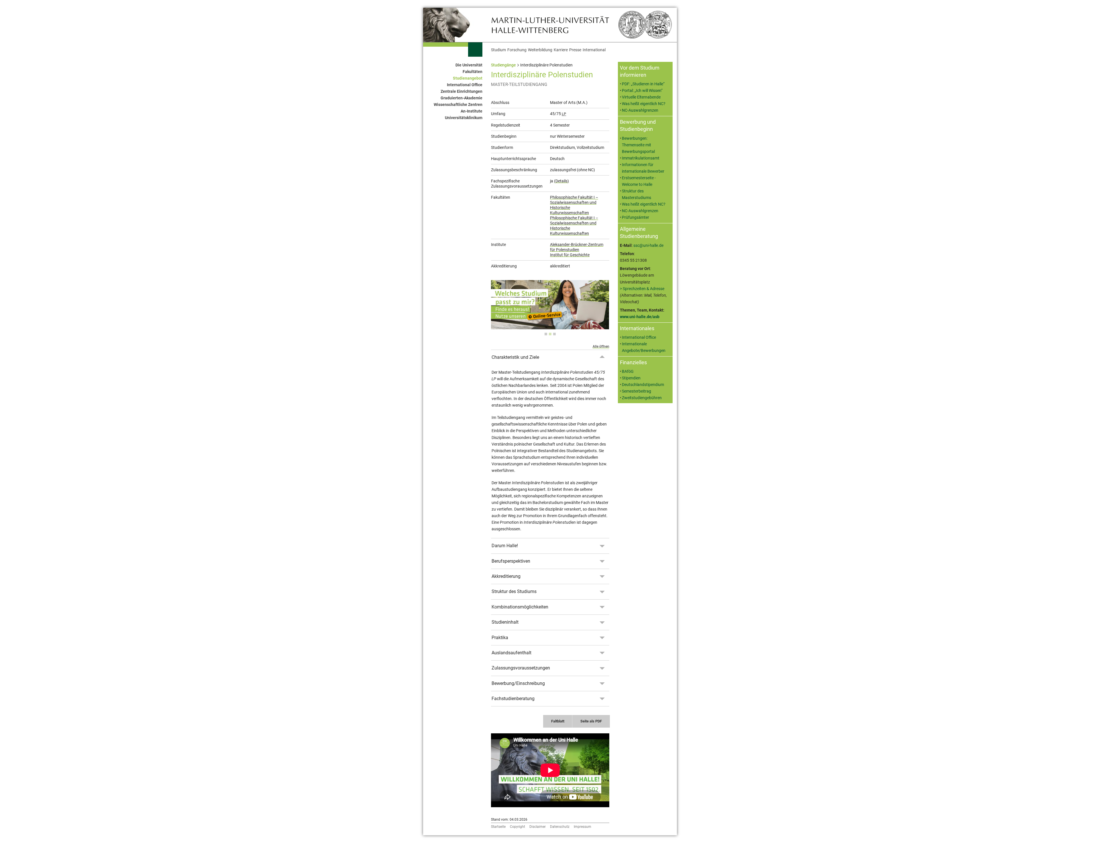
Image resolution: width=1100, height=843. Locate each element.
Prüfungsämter (635, 217)
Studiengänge (503, 65)
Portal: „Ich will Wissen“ (642, 90)
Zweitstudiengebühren (642, 397)
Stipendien (631, 378)
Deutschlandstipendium (643, 384)
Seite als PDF (591, 721)
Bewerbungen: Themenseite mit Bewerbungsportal (638, 145)
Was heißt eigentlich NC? (643, 103)
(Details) (561, 181)
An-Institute (471, 111)
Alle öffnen (601, 346)
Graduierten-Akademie (461, 98)
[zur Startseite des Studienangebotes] (550, 24)
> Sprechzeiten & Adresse (642, 288)
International (594, 50)
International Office (464, 84)
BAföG (628, 371)
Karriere (561, 50)
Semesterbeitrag (636, 391)
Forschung (517, 50)
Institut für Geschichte (570, 255)
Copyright (517, 827)
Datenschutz (559, 827)
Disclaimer (537, 827)
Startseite (498, 827)
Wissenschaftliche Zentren (458, 104)
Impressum (582, 827)
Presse (575, 50)
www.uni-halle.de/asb (639, 316)
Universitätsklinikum (463, 117)
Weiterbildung (540, 50)
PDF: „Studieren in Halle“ (643, 84)
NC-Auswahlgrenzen (640, 110)
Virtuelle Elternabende (641, 97)
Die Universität (468, 65)
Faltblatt (557, 721)
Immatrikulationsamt (640, 158)
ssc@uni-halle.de (648, 245)
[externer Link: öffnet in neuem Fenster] (550, 326)
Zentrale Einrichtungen (461, 91)
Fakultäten (472, 71)
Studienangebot (467, 78)
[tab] (546, 334)
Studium (498, 50)
